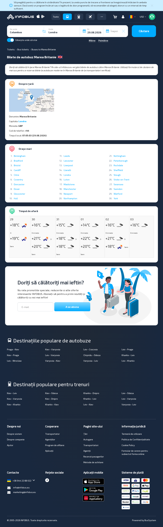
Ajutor (10, 445)
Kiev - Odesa (51, 393)
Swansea (118, 184)
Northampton (70, 198)
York (116, 198)
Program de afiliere (54, 445)
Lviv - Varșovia (52, 355)
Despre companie (16, 439)
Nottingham (120, 156)
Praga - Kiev (13, 349)
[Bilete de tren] (78, 17)
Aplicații (49, 450)
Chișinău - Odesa (91, 355)
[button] (101, 17)
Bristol (17, 165)
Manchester (70, 189)
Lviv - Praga (127, 349)
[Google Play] (43, 17)
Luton (67, 179)
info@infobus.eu (21, 487)
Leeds (67, 156)
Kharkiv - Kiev (52, 404)
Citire (16, 175)
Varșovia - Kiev (52, 360)
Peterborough (121, 160)
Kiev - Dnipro (51, 398)
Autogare (88, 439)
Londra (22, 121)
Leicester (68, 160)
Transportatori (90, 445)
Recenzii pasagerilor (93, 456)
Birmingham (19, 156)
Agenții (87, 450)
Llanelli (67, 170)
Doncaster (19, 184)
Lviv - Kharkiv (128, 360)
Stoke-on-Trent (121, 179)
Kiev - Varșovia (52, 349)
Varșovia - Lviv (90, 360)
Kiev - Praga (13, 355)
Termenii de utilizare (132, 433)
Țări (85, 433)
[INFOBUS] (20, 16)
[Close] (152, 5)
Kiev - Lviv (12, 393)
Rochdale (118, 165)
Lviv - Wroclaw (14, 360)
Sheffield (118, 170)
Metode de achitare (93, 462)
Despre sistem (14, 433)
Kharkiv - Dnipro (91, 393)
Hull (16, 198)
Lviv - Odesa (128, 393)
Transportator (52, 433)
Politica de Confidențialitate (136, 439)
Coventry (18, 179)
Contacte (13, 472)
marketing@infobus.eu (24, 492)
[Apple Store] (38, 17)
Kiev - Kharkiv (13, 404)
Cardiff (17, 170)
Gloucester (19, 193)
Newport (68, 193)
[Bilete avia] (90, 17)
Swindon (118, 189)
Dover (17, 189)
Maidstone (69, 184)
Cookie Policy (128, 445)
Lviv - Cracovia (90, 349)
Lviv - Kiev (88, 404)
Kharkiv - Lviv (128, 355)
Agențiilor (50, 439)
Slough (117, 175)
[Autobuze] (67, 17)
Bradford (18, 160)
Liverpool (68, 165)
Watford (118, 193)
